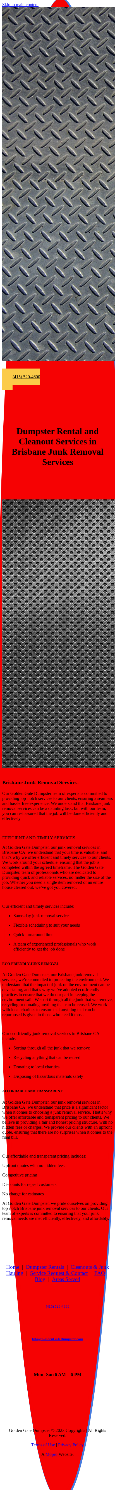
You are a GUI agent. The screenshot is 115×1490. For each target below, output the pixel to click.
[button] (21, 379)
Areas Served (66, 1279)
